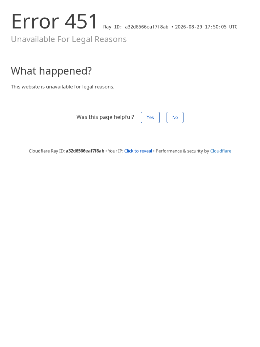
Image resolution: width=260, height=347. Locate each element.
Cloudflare (220, 151)
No (175, 117)
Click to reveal (138, 151)
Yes (150, 117)
